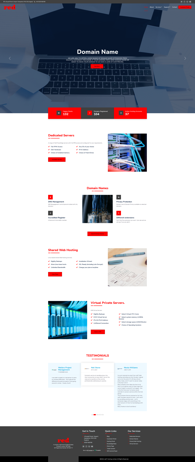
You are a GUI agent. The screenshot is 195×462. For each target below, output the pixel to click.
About (152, 7)
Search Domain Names (97, 234)
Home (146, 7)
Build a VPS (98, 332)
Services (158, 7)
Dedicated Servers (135, 436)
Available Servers (57, 159)
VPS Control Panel (112, 451)
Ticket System (111, 448)
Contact (174, 7)
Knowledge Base (111, 443)
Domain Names (134, 439)
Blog (108, 436)
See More (97, 66)
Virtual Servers (134, 443)
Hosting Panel (111, 441)
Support (166, 7)
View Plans (55, 274)
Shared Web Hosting (135, 441)
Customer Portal (184, 7)
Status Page (110, 446)
